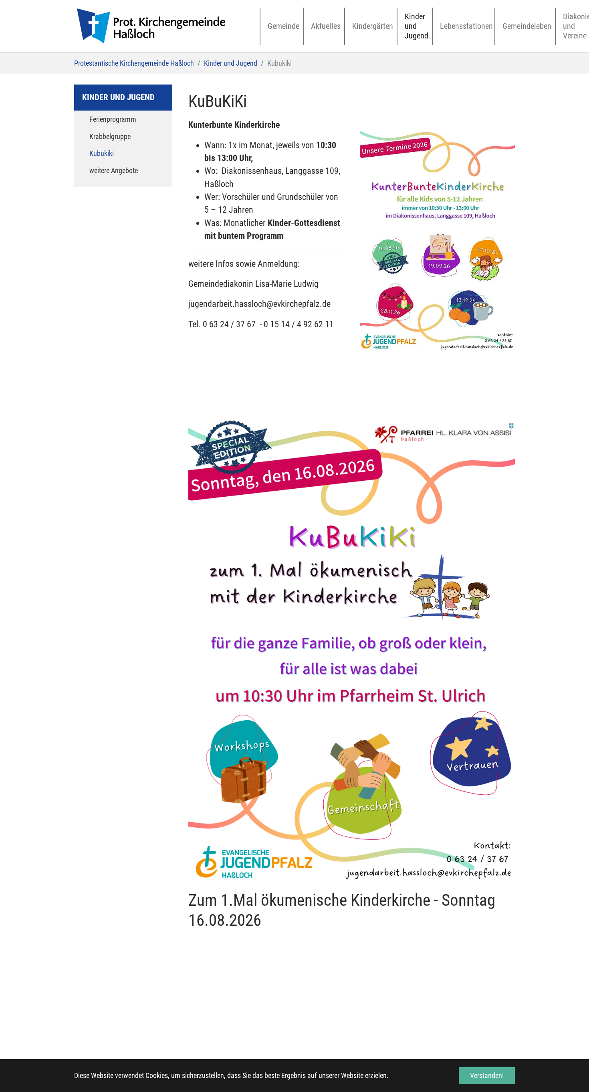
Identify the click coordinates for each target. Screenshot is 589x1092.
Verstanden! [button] (487, 1075)
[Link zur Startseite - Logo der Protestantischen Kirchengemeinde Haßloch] (151, 26)
